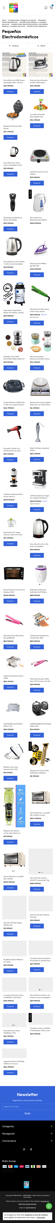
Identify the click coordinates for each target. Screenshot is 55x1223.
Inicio (4, 20)
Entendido (41, 1217)
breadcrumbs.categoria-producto (22, 20)
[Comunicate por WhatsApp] (49, 1206)
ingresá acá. (45, 1201)
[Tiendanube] (27, 1208)
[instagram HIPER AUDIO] (24, 1149)
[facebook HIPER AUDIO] (31, 1149)
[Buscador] (46, 8)
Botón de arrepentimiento (28, 1204)
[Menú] (4, 8)
